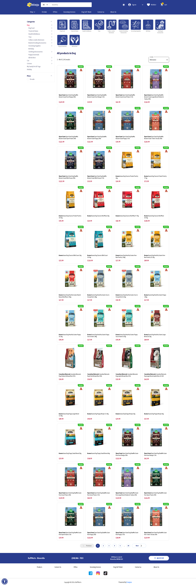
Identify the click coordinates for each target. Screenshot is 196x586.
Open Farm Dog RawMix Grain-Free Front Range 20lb (127, 454)
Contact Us (58, 567)
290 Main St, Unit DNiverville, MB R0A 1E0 (116, 558)
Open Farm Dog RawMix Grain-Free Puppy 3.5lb (127, 533)
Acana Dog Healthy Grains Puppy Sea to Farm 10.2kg (127, 335)
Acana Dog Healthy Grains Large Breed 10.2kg (155, 335)
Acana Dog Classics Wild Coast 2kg (70, 255)
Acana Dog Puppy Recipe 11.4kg (98, 414)
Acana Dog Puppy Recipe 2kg (125, 414)
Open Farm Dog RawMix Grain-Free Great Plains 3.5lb (98, 494)
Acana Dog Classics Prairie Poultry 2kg (127, 177)
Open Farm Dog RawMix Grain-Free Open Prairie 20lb (155, 494)
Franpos (129, 582)
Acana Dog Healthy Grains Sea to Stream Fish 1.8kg (98, 296)
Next (137, 546)
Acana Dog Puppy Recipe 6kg (154, 414)
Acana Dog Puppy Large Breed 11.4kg (69, 415)
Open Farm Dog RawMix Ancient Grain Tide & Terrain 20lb (153, 137)
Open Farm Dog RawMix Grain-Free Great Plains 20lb (70, 494)
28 (128, 546)
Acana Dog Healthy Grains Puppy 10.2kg (70, 335)
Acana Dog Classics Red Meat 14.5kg (154, 217)
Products (39, 567)
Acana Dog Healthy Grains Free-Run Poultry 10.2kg (154, 256)
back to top (160, 558)
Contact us (100, 12)
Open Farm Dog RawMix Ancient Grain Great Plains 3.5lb (125, 96)
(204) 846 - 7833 (77, 558)
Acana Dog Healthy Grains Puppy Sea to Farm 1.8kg (98, 335)
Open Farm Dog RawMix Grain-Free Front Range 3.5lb (155, 454)
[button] (4, 581)
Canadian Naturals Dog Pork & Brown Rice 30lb (98, 375)
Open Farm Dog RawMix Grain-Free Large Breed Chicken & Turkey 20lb (127, 494)
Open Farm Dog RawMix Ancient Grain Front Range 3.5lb (97, 96)
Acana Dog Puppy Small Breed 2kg (70, 453)
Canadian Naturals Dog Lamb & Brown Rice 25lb (127, 375)
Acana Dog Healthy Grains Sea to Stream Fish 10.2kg (127, 296)
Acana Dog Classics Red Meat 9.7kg (127, 216)
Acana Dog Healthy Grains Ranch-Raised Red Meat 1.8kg (70, 296)
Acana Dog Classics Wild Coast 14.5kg (97, 256)
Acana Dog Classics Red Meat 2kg (98, 216)
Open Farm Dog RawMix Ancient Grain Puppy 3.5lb (125, 137)
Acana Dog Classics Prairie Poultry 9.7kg (155, 177)
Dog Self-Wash (86, 12)
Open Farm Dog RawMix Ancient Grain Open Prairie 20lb (68, 137)
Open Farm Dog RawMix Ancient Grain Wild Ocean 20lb (68, 177)
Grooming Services (69, 12)
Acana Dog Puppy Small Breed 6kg (98, 453)
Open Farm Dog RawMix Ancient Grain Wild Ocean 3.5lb (97, 177)
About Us (113, 12)
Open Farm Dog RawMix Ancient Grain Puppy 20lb (97, 137)
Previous (89, 546)
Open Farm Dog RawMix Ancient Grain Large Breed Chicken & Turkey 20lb (154, 97)
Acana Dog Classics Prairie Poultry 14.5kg (70, 217)
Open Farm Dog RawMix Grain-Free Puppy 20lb (98, 533)
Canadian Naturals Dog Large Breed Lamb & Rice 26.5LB (155, 375)
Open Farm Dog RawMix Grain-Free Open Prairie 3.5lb (70, 533)
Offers (55, 12)
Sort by (151, 57)
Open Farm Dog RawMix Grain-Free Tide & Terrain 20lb (155, 533)
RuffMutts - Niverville (36, 558)
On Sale (44, 12)
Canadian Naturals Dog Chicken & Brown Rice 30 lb (70, 375)
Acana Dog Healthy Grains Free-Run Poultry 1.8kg (126, 256)
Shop (31, 12)
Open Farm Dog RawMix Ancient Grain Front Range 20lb (68, 96)
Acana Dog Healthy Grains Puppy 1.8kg (155, 296)
